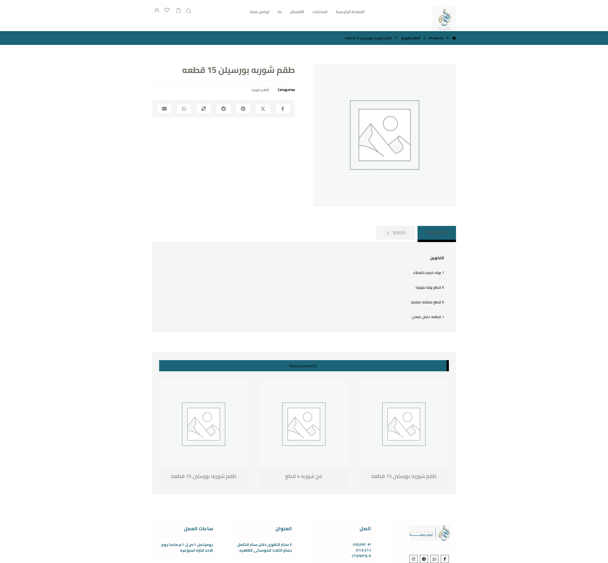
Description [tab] (436, 233)
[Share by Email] (164, 109)
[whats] (434, 559)
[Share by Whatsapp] (183, 109)
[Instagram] (413, 559)
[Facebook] (445, 559)
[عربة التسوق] (178, 9)
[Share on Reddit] (223, 109)
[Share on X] (262, 109)
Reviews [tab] (396, 233)
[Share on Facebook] (282, 109)
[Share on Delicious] (203, 109)
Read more (183, 476)
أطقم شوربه (260, 89)
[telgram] (424, 559)
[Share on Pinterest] (243, 109)
